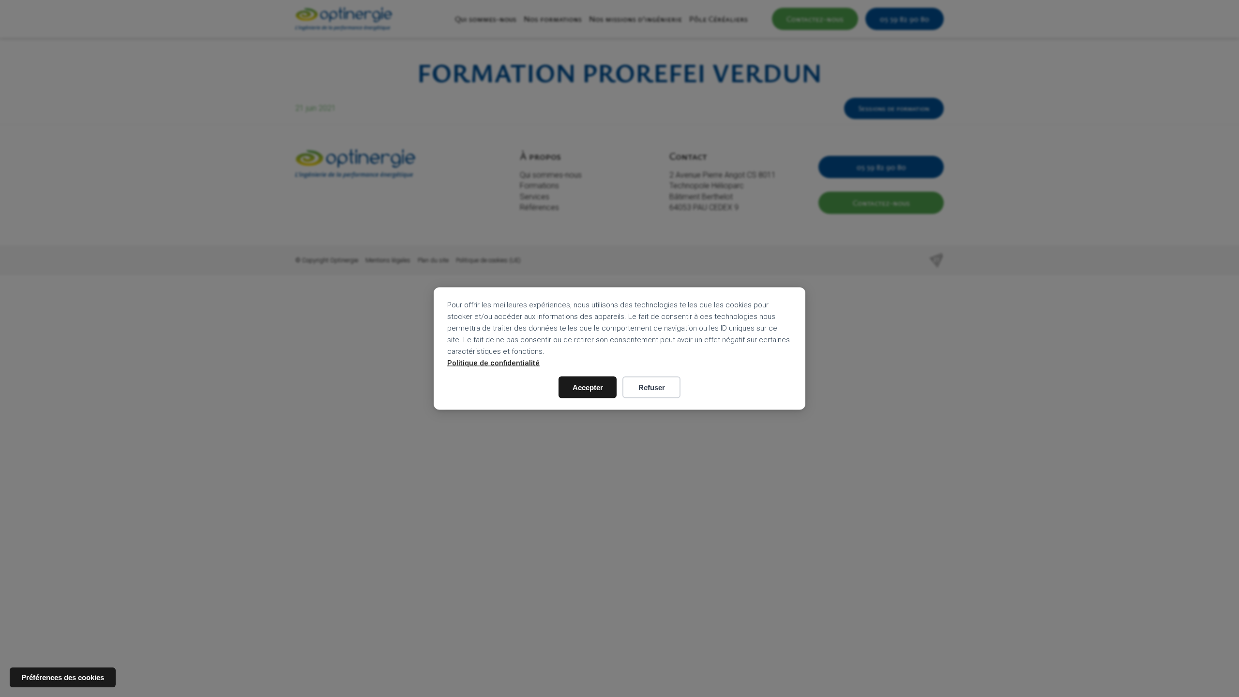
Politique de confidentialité (493, 363)
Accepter (588, 387)
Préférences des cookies (62, 677)
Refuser (651, 387)
